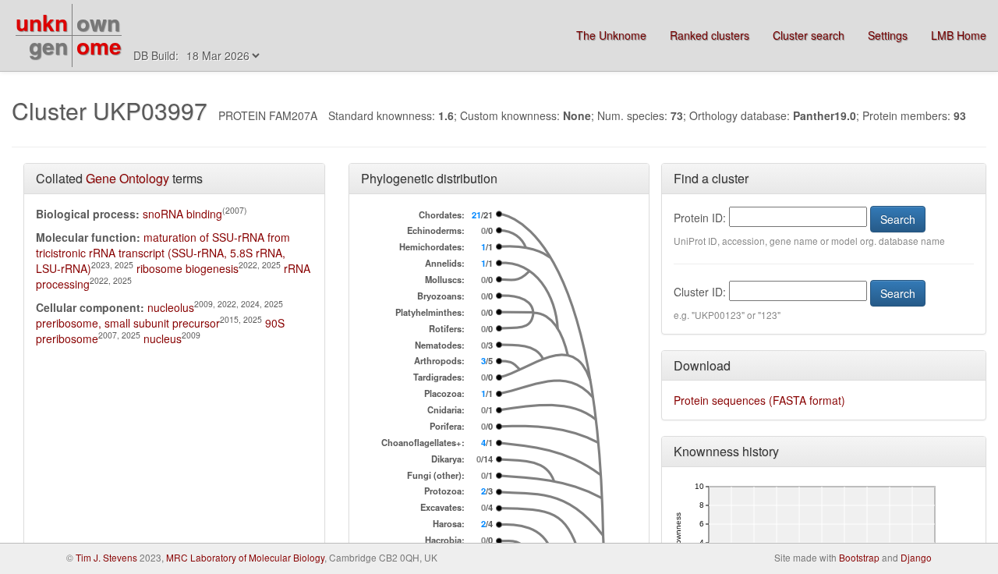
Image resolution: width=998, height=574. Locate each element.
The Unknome (611, 35)
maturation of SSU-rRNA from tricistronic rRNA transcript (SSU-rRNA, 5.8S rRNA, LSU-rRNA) (163, 252)
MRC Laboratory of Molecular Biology (245, 557)
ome (99, 46)
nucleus (162, 338)
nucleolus (170, 307)
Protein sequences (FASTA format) (759, 400)
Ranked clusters (709, 35)
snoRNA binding (182, 213)
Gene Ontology (127, 178)
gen (48, 46)
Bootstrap (859, 557)
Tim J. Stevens (106, 557)
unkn (42, 22)
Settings (888, 35)
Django (916, 557)
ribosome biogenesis (187, 268)
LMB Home (958, 35)
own (98, 22)
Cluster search (808, 35)
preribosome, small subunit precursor (128, 323)
